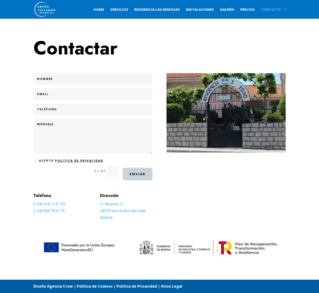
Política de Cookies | (97, 286)
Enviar (137, 174)
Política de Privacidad (79, 161)
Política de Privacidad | (139, 286)
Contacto (271, 10)
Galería (227, 10)
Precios (247, 10)
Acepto (71, 161)
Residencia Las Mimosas (157, 10)
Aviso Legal (171, 286)
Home (99, 10)
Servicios (119, 10)
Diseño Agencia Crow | (54, 286)
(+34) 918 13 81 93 (49, 204)
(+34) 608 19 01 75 (49, 210)
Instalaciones (200, 10)
